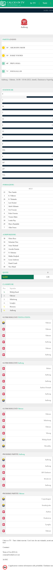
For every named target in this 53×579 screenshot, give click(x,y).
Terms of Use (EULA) (10, 552)
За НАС (5, 560)
